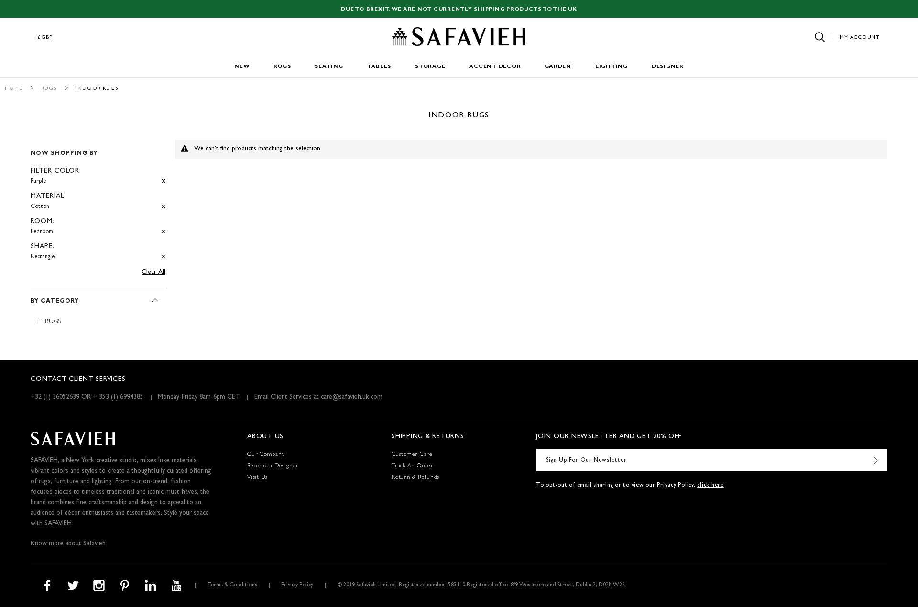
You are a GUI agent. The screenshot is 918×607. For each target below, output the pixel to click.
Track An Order (413, 466)
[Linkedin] (151, 585)
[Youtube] (176, 585)
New (242, 66)
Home (13, 88)
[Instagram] (99, 585)
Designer (668, 66)
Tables (379, 66)
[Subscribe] (875, 460)
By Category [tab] (55, 301)
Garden (558, 66)
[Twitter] (73, 585)
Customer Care (412, 455)
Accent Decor (495, 66)
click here (710, 485)
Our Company (265, 455)
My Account (860, 37)
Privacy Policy (297, 585)
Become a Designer (273, 466)
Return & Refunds (415, 478)
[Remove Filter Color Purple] (163, 181)
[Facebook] (47, 585)
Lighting (611, 66)
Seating (329, 66)
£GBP (45, 37)
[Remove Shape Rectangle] (163, 256)
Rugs (282, 66)
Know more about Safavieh (68, 544)
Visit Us (257, 478)
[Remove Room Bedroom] (163, 232)
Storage (430, 66)
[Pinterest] (125, 585)
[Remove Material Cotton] (163, 206)
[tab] (98, 201)
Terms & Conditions (232, 585)
